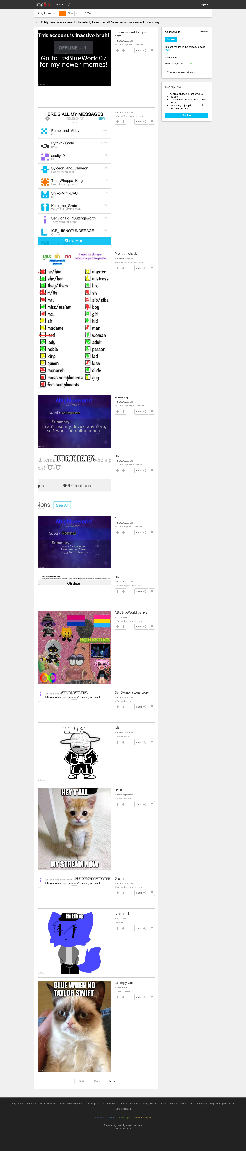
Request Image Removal (222, 1103)
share (139, 50)
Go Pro (186, 115)
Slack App (202, 1103)
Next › (111, 1081)
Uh (117, 456)
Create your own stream (181, 72)
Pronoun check (126, 253)
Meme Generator (48, 1103)
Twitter (111, 1117)
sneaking (121, 397)
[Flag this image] (152, 50)
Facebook (100, 1117)
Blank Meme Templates (70, 1103)
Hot (63, 13)
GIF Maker (31, 1103)
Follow (171, 39)
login (167, 49)
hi (116, 518)
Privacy (173, 1103)
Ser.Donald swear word (132, 692)
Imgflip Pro (17, 1103)
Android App (124, 1117)
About (163, 1103)
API (191, 1103)
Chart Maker (109, 1103)
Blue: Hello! (123, 914)
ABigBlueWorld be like (131, 612)
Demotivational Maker (129, 1103)
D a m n (121, 878)
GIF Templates (93, 1103)
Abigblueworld (45, 13)
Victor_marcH (122, 987)
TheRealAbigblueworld (179, 63)
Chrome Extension (142, 1117)
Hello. (119, 790)
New (70, 13)
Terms (183, 1103)
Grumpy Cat (124, 983)
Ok (117, 728)
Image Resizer (150, 1103)
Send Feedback (123, 1109)
